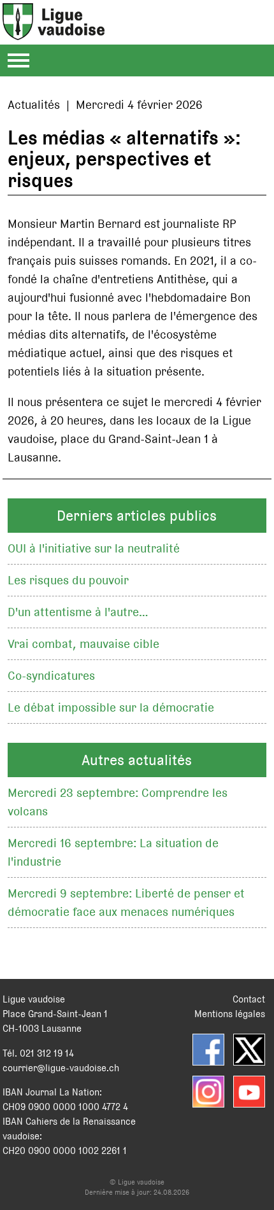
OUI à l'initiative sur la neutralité (94, 548)
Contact (249, 999)
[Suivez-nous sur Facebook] (208, 1050)
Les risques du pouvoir (68, 580)
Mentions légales (229, 1013)
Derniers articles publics (137, 515)
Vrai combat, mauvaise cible (83, 644)
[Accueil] (54, 33)
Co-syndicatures (51, 675)
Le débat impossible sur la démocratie (111, 707)
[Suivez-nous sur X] (249, 1050)
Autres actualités (137, 760)
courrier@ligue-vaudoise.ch (61, 1067)
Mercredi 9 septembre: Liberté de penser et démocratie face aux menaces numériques (126, 902)
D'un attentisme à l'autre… (78, 612)
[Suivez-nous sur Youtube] (249, 1092)
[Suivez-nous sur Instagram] (208, 1092)
